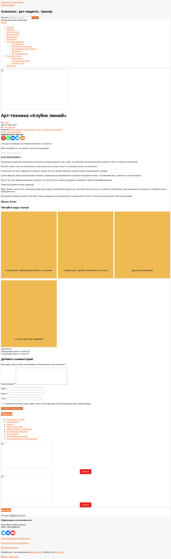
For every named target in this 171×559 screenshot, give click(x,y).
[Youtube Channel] (12, 533)
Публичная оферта (9, 547)
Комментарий (8, 384)
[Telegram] (17, 138)
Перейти (85, 472)
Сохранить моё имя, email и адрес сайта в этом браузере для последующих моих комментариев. (47, 403)
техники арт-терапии (52, 129)
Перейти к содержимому (12, 2)
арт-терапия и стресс (32, 129)
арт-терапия (16, 129)
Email (4, 393)
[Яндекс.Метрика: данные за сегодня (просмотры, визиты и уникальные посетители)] (9, 557)
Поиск (4, 17)
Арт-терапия (9, 127)
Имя (4, 388)
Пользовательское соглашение (15, 543)
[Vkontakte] (12, 138)
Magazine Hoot (35, 552)
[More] (23, 138)
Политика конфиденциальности (15, 538)
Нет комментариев (12, 132)
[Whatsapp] (8, 138)
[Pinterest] (3, 138)
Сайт (3, 398)
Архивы (5, 515)
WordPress (58, 552)
